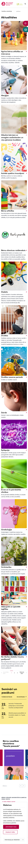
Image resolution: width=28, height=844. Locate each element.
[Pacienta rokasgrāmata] (25, 29)
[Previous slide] (20, 785)
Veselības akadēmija (7, 11)
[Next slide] (23, 785)
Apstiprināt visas (11, 827)
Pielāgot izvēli (10, 832)
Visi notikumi (21, 697)
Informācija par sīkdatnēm (12, 839)
